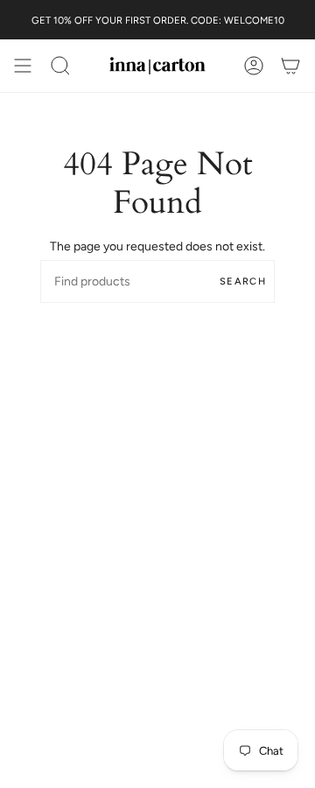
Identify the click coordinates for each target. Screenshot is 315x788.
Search (243, 281)
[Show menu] (23, 65)
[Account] (253, 65)
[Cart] (290, 65)
